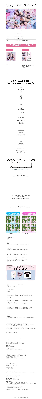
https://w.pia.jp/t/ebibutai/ (21, 123)
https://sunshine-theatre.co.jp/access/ (24, 198)
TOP (6, 394)
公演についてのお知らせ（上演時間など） (18, 36)
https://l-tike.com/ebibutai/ (21, 130)
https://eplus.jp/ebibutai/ (21, 126)
